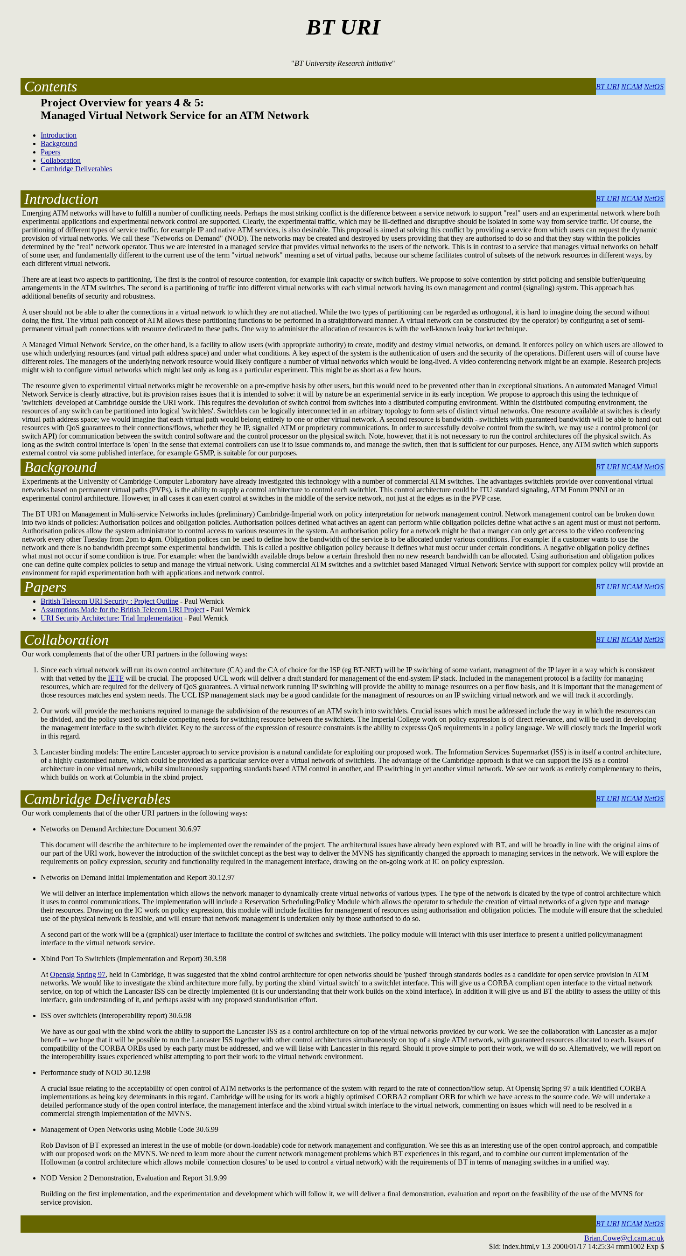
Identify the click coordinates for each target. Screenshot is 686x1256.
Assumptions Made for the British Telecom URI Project (122, 610)
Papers (50, 152)
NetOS (654, 87)
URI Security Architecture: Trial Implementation (111, 618)
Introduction (59, 135)
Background (59, 143)
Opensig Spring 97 (77, 974)
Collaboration (61, 160)
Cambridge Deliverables (76, 169)
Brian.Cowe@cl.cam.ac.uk (624, 1238)
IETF (116, 678)
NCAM (631, 87)
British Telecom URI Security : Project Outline (109, 601)
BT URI (607, 87)
